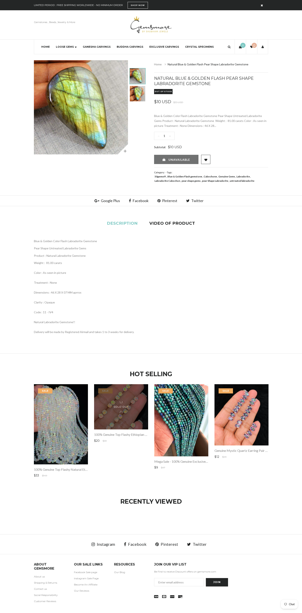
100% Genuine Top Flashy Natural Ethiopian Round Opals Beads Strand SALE (88, 469)
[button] (229, 47)
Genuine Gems (226, 176)
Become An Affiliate (85, 584)
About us (39, 576)
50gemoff (160, 176)
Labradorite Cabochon (167, 180)
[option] (81, 107)
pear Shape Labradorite (215, 180)
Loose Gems (65, 46)
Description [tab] (122, 223)
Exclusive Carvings (164, 46)
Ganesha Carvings (97, 46)
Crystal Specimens (199, 46)
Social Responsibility (46, 595)
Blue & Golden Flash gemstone (184, 176)
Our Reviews (81, 590)
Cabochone (210, 176)
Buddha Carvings (130, 46)
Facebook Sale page (85, 572)
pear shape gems (191, 180)
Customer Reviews (45, 601)
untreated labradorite (242, 180)
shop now (138, 5)
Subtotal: (160, 147)
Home (45, 46)
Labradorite (243, 176)
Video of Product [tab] (172, 223)
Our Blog (119, 572)
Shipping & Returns (45, 582)
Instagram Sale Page (86, 578)
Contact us (40, 588)
